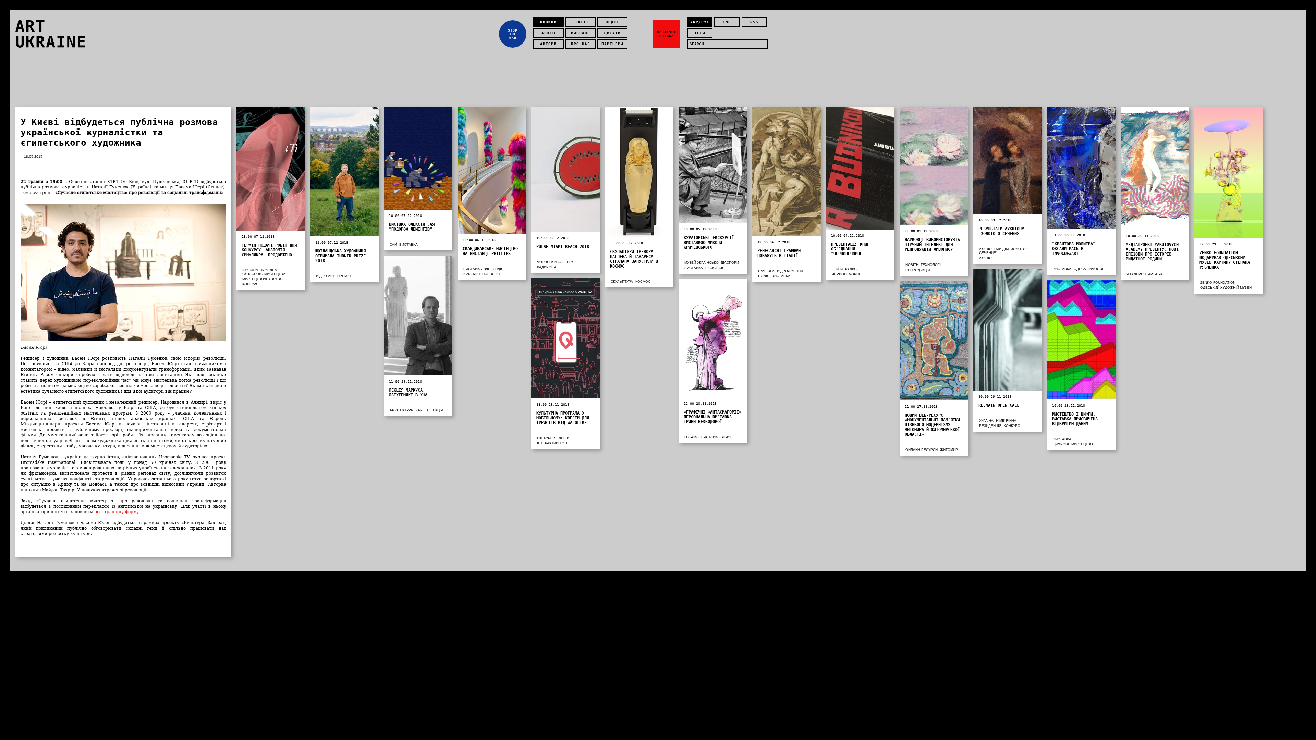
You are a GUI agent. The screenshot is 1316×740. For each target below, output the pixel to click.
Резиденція (990, 426)
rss (754, 22)
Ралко (851, 269)
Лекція (436, 410)
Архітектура (401, 410)
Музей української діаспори (711, 262)
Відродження (790, 271)
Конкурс (250, 284)
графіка (691, 437)
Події (612, 22)
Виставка (408, 244)
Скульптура (622, 281)
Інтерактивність (553, 443)
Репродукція (917, 270)
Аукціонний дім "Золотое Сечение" (1003, 251)
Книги (837, 269)
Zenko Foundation (1217, 282)
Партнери (612, 44)
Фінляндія (493, 269)
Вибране (580, 33)
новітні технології (923, 265)
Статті (580, 22)
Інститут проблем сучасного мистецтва (263, 272)
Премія (344, 276)
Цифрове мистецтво (1073, 444)
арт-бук (1155, 274)
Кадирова (546, 267)
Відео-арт (325, 276)
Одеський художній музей (1226, 287)
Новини (548, 22)
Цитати (612, 33)
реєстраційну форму (116, 511)
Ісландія (471, 274)
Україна (986, 420)
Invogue (1096, 269)
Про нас (580, 44)
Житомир (949, 450)
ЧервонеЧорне (846, 274)
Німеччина (1006, 420)
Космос (642, 281)
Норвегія (491, 274)
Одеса (1080, 269)
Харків (421, 410)
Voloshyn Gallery (555, 262)
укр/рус (699, 22)
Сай (393, 244)
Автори (548, 44)
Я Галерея (1136, 274)
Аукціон (986, 258)
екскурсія (714, 268)
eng (727, 22)
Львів (564, 438)
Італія (763, 276)
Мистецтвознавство (262, 279)
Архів (548, 33)
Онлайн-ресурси (921, 450)
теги (699, 33)
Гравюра (766, 271)
